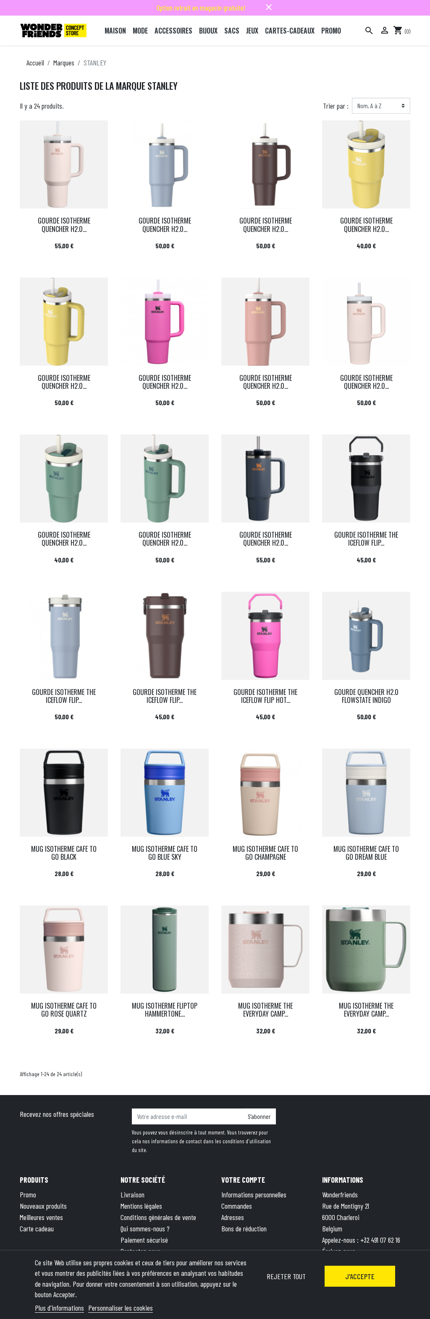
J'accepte (360, 1276)
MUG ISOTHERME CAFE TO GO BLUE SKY (164, 853)
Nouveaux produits (43, 1205)
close (269, 7)
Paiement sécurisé (144, 1239)
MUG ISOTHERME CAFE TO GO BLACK (64, 853)
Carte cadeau (37, 1228)
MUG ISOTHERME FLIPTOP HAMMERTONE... (164, 1010)
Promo (28, 1194)
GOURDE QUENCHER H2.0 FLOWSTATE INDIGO (366, 696)
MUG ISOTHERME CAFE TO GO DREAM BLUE (366, 853)
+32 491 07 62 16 (380, 1239)
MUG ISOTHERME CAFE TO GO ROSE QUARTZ (64, 1010)
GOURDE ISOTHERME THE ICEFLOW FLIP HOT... (265, 696)
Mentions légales (141, 1205)
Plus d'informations (59, 1307)
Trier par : (336, 105)
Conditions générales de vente (158, 1217)
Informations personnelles (253, 1194)
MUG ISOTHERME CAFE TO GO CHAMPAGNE (265, 853)
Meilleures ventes (41, 1217)
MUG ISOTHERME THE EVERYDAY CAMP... (265, 1010)
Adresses (232, 1217)
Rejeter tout (286, 1276)
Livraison (132, 1194)
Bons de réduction (244, 1228)
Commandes (236, 1205)
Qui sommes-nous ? (145, 1228)
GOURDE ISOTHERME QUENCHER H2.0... (64, 225)
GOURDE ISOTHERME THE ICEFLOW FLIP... (366, 539)
